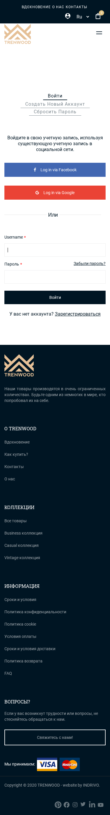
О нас (58, 7)
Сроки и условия (20, 599)
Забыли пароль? (90, 263)
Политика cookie (20, 624)
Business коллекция (23, 533)
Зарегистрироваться (78, 314)
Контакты (76, 7)
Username (13, 237)
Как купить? (16, 454)
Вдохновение (36, 7)
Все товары (15, 520)
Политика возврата (23, 661)
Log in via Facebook (58, 169)
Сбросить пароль (55, 111)
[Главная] (17, 33)
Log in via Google (59, 192)
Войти (57, 96)
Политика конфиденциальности (35, 611)
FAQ (8, 673)
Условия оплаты (20, 636)
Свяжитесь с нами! (55, 737)
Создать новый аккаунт (55, 104)
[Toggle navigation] (99, 32)
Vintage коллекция (22, 557)
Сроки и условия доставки (29, 648)
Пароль (11, 264)
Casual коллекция (21, 545)
